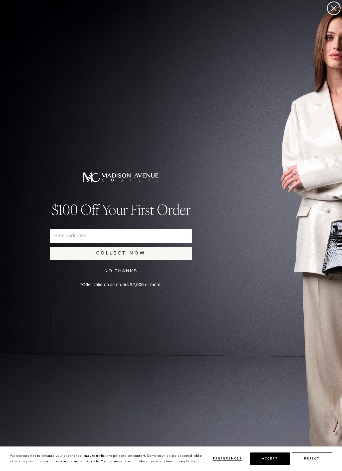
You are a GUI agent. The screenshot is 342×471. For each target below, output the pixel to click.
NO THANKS (120, 270)
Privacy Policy (185, 461)
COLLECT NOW (121, 253)
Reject (312, 458)
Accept (270, 458)
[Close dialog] (333, 8)
